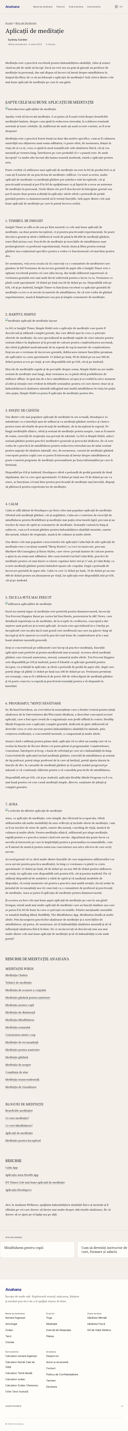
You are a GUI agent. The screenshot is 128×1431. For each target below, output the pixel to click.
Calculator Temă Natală (18, 1373)
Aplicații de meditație (19, 1133)
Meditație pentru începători (23, 1140)
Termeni (51, 1380)
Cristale (9, 1342)
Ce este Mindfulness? (19, 1125)
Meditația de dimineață (20, 1012)
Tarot (8, 1336)
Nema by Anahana (42, 6)
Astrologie (11, 1323)
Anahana (12, 7)
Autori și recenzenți (57, 1362)
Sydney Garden (17, 39)
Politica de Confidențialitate (62, 1374)
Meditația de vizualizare (20, 1087)
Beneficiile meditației (19, 1111)
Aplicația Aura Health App (21, 1175)
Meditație (51, 1323)
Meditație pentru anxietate (22, 1050)
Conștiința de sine (16, 1072)
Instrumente (93, 6)
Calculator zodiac (15, 1379)
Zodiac (9, 1330)
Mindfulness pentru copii (24, 1247)
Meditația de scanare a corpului (25, 990)
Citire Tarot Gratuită (16, 1391)
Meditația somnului (17, 1027)
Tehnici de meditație (18, 983)
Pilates (50, 1336)
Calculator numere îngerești (21, 1356)
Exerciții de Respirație (58, 1330)
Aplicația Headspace (18, 1190)
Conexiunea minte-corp (20, 1035)
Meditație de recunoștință (21, 1042)
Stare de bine (76, 6)
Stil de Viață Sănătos (99, 1330)
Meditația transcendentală (22, 1079)
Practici (60, 6)
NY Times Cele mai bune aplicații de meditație (35, 1182)
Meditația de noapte (18, 1065)
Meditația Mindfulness (19, 1020)
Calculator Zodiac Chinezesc (21, 1385)
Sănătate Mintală (97, 1317)
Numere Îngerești (15, 1317)
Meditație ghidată (16, 1057)
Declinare (51, 1386)
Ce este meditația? (17, 1118)
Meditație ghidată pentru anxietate (27, 997)
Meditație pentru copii (19, 1005)
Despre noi (52, 1356)
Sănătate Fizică (96, 1323)
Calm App (11, 1168)
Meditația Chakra (16, 975)
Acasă (8, 23)
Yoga (49, 1317)
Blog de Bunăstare (25, 23)
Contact (51, 1368)
